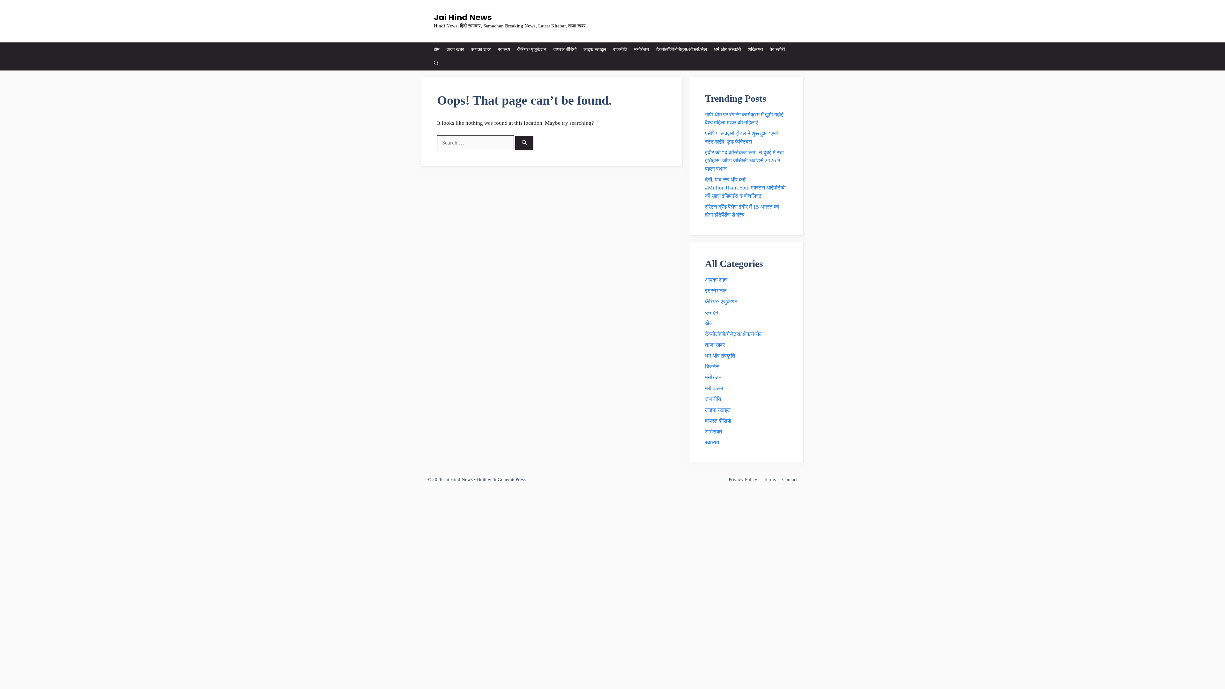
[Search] (524, 143)
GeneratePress (512, 479)
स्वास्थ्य (504, 49)
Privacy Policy (743, 479)
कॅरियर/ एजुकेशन (531, 49)
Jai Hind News (463, 17)
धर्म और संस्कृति (727, 49)
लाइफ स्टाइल (594, 49)
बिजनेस (712, 367)
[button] (436, 63)
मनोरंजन (641, 49)
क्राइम (711, 312)
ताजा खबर (455, 49)
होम (437, 49)
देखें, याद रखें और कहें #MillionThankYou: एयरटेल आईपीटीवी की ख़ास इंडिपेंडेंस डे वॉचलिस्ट (745, 188)
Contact (790, 479)
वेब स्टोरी (777, 49)
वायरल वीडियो (564, 49)
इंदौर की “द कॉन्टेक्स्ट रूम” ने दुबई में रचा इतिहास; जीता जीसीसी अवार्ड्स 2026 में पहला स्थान (744, 161)
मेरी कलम (714, 388)
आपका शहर (481, 49)
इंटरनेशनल (715, 291)
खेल (709, 323)
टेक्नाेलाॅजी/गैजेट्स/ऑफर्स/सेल (681, 49)
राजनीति (620, 49)
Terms (770, 479)
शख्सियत (755, 49)
